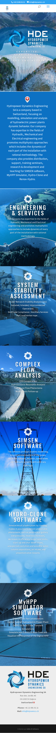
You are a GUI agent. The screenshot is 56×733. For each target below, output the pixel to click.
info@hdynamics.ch (30, 711)
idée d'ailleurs (33, 729)
